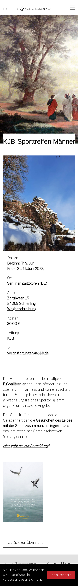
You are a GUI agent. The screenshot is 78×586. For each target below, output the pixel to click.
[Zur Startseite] (27, 8)
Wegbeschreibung (21, 309)
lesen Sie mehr (30, 579)
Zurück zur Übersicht (25, 542)
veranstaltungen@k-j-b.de (28, 353)
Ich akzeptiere (61, 575)
